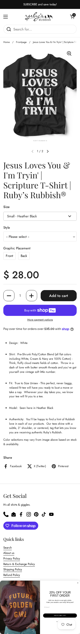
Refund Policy (11, 575)
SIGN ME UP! (60, 615)
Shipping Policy (12, 569)
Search (7, 547)
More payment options (40, 320)
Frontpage (21, 42)
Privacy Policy (11, 558)
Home (6, 42)
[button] (72, 16)
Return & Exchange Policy (19, 564)
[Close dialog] (77, 583)
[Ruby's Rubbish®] (38, 16)
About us (8, 553)
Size (6, 206)
